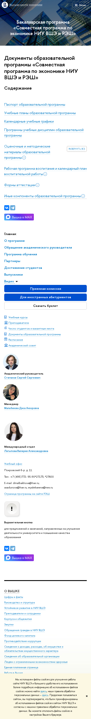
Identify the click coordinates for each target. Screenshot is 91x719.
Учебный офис (13, 464)
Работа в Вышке (13, 673)
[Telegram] (12, 548)
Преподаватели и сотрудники (22, 613)
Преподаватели (18, 323)
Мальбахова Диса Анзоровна (21, 408)
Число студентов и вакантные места (31, 328)
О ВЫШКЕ (11, 591)
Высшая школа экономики (26, 5)
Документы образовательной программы (34, 334)
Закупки (9, 624)
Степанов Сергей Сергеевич (22, 377)
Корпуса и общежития (18, 619)
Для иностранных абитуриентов (45, 297)
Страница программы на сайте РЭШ (27, 494)
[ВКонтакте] (6, 548)
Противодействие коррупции (22, 641)
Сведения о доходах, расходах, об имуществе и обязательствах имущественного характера (33, 649)
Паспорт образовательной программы (34, 104)
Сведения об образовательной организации (31, 656)
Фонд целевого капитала (19, 635)
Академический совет (22, 345)
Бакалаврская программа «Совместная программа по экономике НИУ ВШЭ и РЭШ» (43, 28)
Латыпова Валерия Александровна (26, 451)
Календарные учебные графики (29, 121)
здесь (43, 691)
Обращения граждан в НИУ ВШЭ (24, 630)
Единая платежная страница (21, 667)
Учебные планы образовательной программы (40, 112)
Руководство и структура (19, 602)
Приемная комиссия (45, 288)
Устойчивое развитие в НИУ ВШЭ (25, 608)
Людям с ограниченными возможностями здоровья (36, 662)
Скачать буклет (45, 305)
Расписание (15, 340)
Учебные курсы (18, 317)
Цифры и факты (13, 597)
